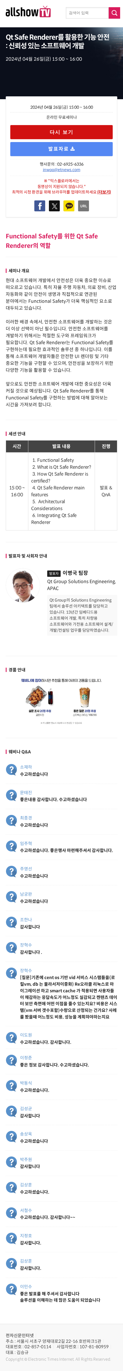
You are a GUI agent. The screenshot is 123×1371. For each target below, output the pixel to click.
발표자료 (58, 149)
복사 (83, 205)
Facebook (39, 205)
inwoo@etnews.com (61, 169)
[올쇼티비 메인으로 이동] (28, 16)
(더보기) (104, 192)
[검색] (114, 13)
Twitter (54, 205)
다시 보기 (62, 132)
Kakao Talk (69, 205)
